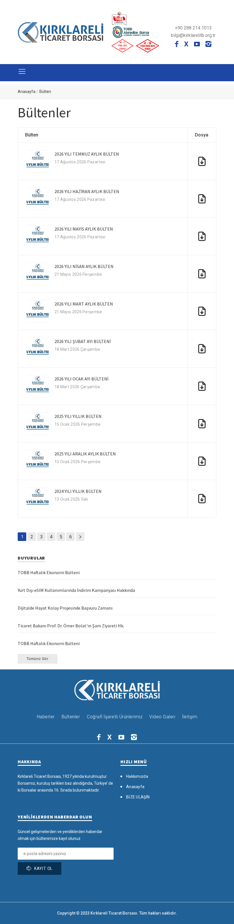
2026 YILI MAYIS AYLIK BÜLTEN (84, 229)
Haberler (46, 716)
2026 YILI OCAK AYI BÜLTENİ (81, 379)
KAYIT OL (43, 868)
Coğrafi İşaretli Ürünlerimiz (114, 716)
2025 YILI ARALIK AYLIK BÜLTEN (85, 454)
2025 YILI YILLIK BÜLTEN (78, 416)
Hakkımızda (137, 776)
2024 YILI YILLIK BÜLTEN (78, 491)
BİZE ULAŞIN (138, 797)
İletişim (189, 716)
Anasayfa (26, 91)
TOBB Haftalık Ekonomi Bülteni (49, 572)
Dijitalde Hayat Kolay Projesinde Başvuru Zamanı (65, 608)
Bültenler (71, 716)
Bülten (45, 91)
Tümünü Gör (38, 659)
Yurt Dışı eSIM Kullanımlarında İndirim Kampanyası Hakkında (76, 590)
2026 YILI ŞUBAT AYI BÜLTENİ (83, 341)
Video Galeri (162, 716)
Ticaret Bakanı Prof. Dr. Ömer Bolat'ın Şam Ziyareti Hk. (71, 625)
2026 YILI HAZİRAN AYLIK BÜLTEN (87, 191)
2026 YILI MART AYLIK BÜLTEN (84, 304)
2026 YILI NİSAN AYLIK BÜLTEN (84, 266)
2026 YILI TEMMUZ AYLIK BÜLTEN (87, 154)
